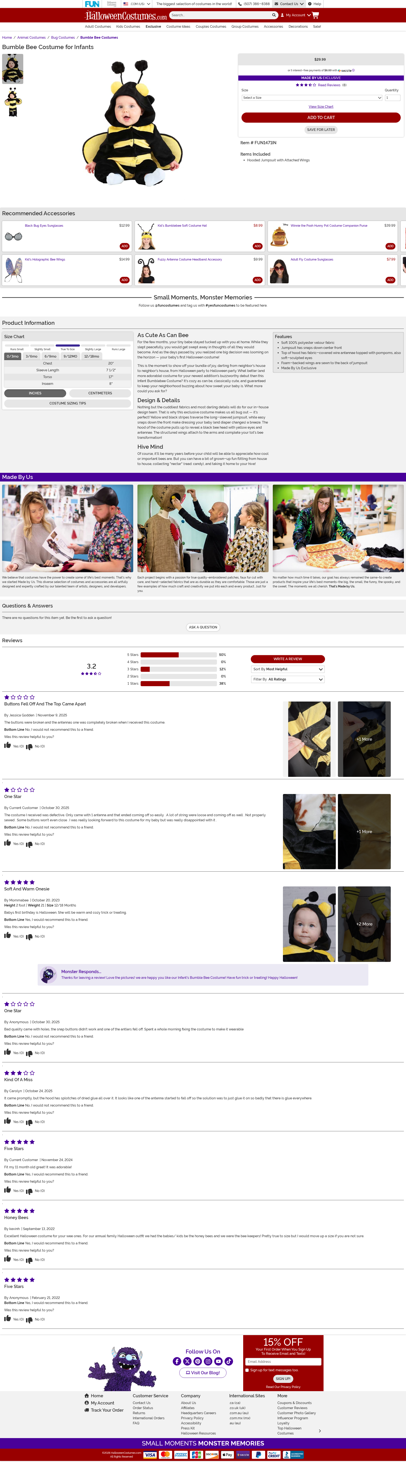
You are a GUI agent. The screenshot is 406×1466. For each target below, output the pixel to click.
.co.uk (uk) (237, 1408)
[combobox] (219, 15)
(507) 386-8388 (257, 4)
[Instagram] (208, 1361)
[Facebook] (177, 1361)
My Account (102, 1403)
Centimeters (100, 393)
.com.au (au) (239, 1413)
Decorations (298, 27)
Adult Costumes (98, 27)
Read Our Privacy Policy (283, 1387)
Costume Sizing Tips (67, 403)
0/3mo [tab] (13, 356)
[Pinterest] (197, 1361)
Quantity (392, 90)
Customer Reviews (292, 1408)
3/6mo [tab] (31, 356)
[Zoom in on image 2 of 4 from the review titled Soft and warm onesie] (364, 924)
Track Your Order (107, 1410)
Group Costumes (245, 27)
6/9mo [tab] (50, 356)
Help (317, 4)
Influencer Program (292, 1418)
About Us (188, 1403)
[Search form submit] (274, 15)
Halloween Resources (198, 1433)
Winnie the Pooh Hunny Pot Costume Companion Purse (329, 225)
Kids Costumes (128, 27)
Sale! (317, 27)
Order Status (143, 1408)
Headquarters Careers (198, 1413)
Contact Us (289, 4)
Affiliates (188, 1408)
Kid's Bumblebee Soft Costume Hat (182, 225)
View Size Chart (321, 107)
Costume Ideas (178, 27)
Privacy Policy (192, 1418)
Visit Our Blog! (205, 1372)
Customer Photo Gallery (296, 1413)
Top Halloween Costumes (289, 1430)
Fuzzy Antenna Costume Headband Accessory (190, 259)
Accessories (273, 27)
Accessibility (191, 1423)
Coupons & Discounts (294, 1403)
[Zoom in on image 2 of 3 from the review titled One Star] (364, 831)
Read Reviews (329, 85)
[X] (187, 1361)
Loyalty (283, 1423)
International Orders (149, 1418)
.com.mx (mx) (239, 1418)
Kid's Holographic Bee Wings (45, 259)
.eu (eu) (235, 1423)
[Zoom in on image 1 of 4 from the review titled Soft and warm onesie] (309, 924)
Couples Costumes (211, 27)
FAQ (136, 1423)
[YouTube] (218, 1361)
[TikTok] (229, 1361)
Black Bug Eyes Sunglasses (44, 225)
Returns (139, 1413)
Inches (35, 393)
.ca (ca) (234, 1403)
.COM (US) (137, 4)
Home (97, 1395)
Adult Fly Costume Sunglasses (312, 259)
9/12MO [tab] (70, 356)
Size (244, 90)
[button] (295, 15)
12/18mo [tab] (91, 356)
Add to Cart (321, 117)
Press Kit (188, 1428)
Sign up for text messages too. (274, 1370)
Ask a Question (203, 627)
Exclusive (153, 27)
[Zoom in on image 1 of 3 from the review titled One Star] (309, 831)
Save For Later (321, 130)
